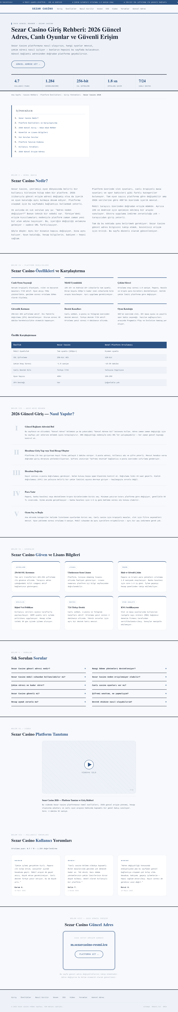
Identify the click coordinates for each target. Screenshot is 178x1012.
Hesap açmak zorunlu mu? (48, 702)
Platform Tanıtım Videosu (31, 142)
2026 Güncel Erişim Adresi (32, 152)
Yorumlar (125, 9)
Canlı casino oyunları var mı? (129, 685)
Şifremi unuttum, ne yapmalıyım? (129, 693)
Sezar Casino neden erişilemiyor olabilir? (129, 677)
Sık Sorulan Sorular (28, 137)
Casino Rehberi (30, 95)
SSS (107, 9)
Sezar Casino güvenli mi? (48, 693)
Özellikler (71, 9)
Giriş (60, 9)
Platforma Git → (89, 954)
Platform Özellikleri (51, 95)
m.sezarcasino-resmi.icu (89, 944)
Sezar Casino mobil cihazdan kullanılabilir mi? (48, 677)
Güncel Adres (139, 9)
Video (115, 9)
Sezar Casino (42, 8)
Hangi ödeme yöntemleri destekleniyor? (129, 668)
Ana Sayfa (16, 95)
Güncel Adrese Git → (28, 64)
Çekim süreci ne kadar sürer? (48, 685)
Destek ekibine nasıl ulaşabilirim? (129, 702)
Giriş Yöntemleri (72, 95)
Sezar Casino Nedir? (28, 118)
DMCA (165, 1007)
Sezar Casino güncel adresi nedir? (48, 668)
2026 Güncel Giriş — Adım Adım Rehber (37, 128)
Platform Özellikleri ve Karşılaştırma (38, 123)
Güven (100, 9)
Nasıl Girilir (87, 9)
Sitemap (146, 1007)
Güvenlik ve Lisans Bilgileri (33, 132)
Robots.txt (156, 1007)
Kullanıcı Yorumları (28, 147)
